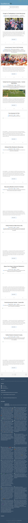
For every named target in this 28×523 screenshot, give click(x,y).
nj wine (17, 50)
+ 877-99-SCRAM (4, 386)
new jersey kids (14, 230)
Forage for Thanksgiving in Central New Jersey (14, 13)
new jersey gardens (12, 337)
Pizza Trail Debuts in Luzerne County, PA (9, 394)
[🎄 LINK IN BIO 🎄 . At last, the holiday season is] (7, 479)
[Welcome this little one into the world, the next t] (7, 506)
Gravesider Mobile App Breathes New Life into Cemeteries (9, 392)
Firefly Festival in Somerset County (14, 335)
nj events (5, 149)
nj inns (13, 190)
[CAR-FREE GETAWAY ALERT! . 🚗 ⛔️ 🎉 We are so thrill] (7, 453)
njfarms (17, 150)
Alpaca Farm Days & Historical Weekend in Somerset (14, 267)
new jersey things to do (17, 306)
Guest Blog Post (22, 15)
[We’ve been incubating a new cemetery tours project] (7, 440)
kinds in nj (18, 229)
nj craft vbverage (10, 51)
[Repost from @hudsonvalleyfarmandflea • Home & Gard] (7, 466)
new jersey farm (20, 16)
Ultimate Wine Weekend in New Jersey (14, 147)
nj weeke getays (14, 150)
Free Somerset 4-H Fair (14, 113)
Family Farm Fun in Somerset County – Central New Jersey (14, 82)
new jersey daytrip (13, 50)
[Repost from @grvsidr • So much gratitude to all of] (20, 426)
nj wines (5, 189)
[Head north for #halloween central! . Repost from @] (7, 493)
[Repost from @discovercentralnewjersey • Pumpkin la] (20, 479)
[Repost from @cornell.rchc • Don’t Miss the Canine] (7, 413)
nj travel (23, 16)
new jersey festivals (14, 52)
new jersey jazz (17, 305)
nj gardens (5, 337)
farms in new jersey (10, 229)
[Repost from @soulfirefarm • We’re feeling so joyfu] (20, 466)
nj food (16, 51)
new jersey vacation (8, 189)
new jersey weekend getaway (14, 270)
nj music (9, 306)
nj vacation (16, 116)
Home (9, 8)
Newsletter (22, 49)
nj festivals (20, 51)
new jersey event (22, 50)
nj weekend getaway (16, 16)
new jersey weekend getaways (9, 149)
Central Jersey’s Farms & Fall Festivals (14, 47)
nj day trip (10, 50)
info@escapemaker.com (5, 388)
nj (16, 339)
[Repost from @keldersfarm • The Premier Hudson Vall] (20, 453)
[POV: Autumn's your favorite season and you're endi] (20, 506)
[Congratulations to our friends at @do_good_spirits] (20, 493)
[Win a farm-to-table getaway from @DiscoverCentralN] (20, 440)
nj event (8, 16)
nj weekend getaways (22, 229)
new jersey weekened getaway (20, 338)
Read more (13, 39)
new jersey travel (11, 190)
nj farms (19, 50)
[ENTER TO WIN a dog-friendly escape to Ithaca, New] (20, 413)
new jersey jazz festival (22, 305)
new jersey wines (19, 190)
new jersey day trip (11, 16)
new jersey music (12, 306)
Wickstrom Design (19, 520)
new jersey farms (22, 149)
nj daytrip (5, 16)
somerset (12, 339)
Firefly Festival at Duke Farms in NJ (14, 225)
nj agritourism (13, 271)
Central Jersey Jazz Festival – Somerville (14, 302)
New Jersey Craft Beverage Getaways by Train (10, 397)
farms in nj (6, 229)
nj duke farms (8, 337)
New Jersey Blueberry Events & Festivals (14, 186)
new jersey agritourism (18, 271)
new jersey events (15, 189)
